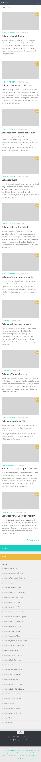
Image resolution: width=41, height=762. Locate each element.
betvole (23, 750)
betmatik (3, 753)
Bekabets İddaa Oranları (11, 703)
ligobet (9, 753)
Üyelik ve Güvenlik (8, 176)
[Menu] (38, 2)
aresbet (38, 753)
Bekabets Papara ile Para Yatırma (14, 646)
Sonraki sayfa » (33, 540)
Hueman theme (31, 740)
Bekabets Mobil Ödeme (13, 36)
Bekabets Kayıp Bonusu (11, 650)
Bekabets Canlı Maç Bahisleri (12, 660)
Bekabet (4, 2)
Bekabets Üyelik (9, 180)
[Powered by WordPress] (13, 740)
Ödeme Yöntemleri (8, 33)
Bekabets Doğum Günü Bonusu (13, 689)
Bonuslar (5, 321)
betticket (27, 755)
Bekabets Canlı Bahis (10, 665)
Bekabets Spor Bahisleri (11, 679)
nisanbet (9, 750)
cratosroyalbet (15, 753)
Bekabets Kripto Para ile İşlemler (18, 277)
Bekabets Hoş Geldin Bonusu (12, 670)
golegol (14, 750)
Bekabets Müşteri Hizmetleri (12, 713)
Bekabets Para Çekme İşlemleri (17, 85)
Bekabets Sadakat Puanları (12, 694)
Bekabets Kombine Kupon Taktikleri (19, 468)
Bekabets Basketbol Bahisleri (16, 227)
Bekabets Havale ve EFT (13, 421)
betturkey (22, 755)
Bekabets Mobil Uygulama (12, 626)
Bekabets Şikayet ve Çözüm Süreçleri (15, 641)
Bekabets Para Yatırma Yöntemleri (18, 132)
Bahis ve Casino (7, 224)
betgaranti (16, 755)
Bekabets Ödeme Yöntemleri (12, 655)
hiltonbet (4, 750)
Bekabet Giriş (7, 718)
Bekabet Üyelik (8, 723)
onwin (32, 750)
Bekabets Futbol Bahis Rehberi (13, 621)
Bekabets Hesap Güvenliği (11, 631)
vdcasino (37, 750)
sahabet (26, 753)
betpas (19, 750)
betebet (28, 750)
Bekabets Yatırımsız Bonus (12, 675)
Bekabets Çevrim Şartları (11, 708)
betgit (21, 753)
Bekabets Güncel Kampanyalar (17, 324)
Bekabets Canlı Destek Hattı (12, 684)
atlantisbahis (34, 755)
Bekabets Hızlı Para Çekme (12, 699)
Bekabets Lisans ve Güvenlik (12, 636)
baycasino (20, 758)
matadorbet (31, 753)
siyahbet (10, 755)
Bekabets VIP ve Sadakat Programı (19, 515)
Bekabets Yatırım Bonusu (14, 374)
